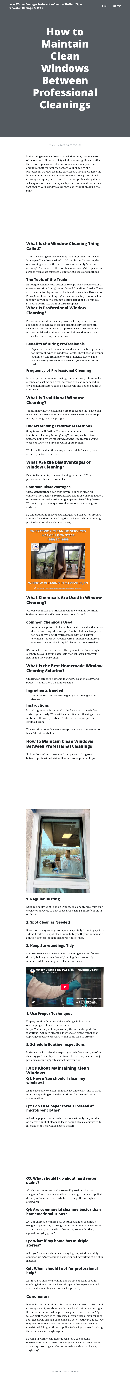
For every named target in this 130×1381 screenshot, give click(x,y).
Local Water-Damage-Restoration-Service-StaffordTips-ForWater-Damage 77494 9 (45, 6)
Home (105, 6)
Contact (117, 6)
